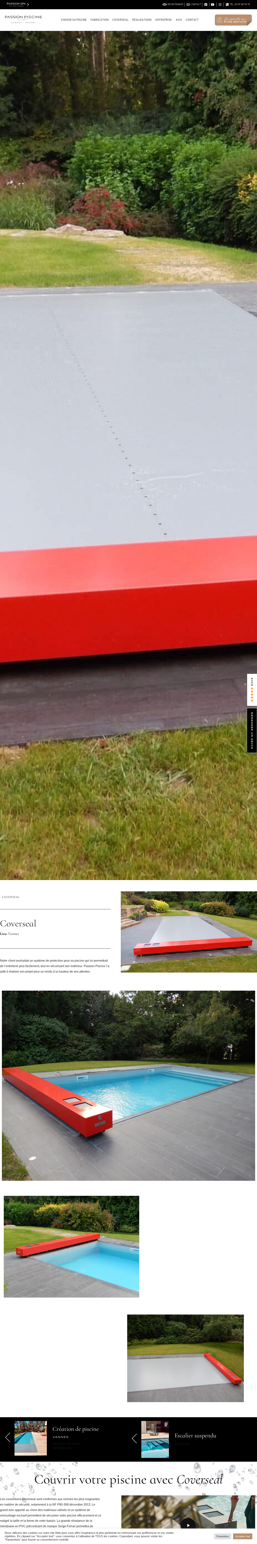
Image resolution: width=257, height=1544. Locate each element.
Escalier (182, 1444)
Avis (179, 20)
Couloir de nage (66, 1444)
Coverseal (11, 897)
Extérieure (61, 1448)
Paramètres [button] (222, 1536)
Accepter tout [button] (242, 1536)
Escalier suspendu (195, 1435)
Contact (192, 20)
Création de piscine (75, 1428)
